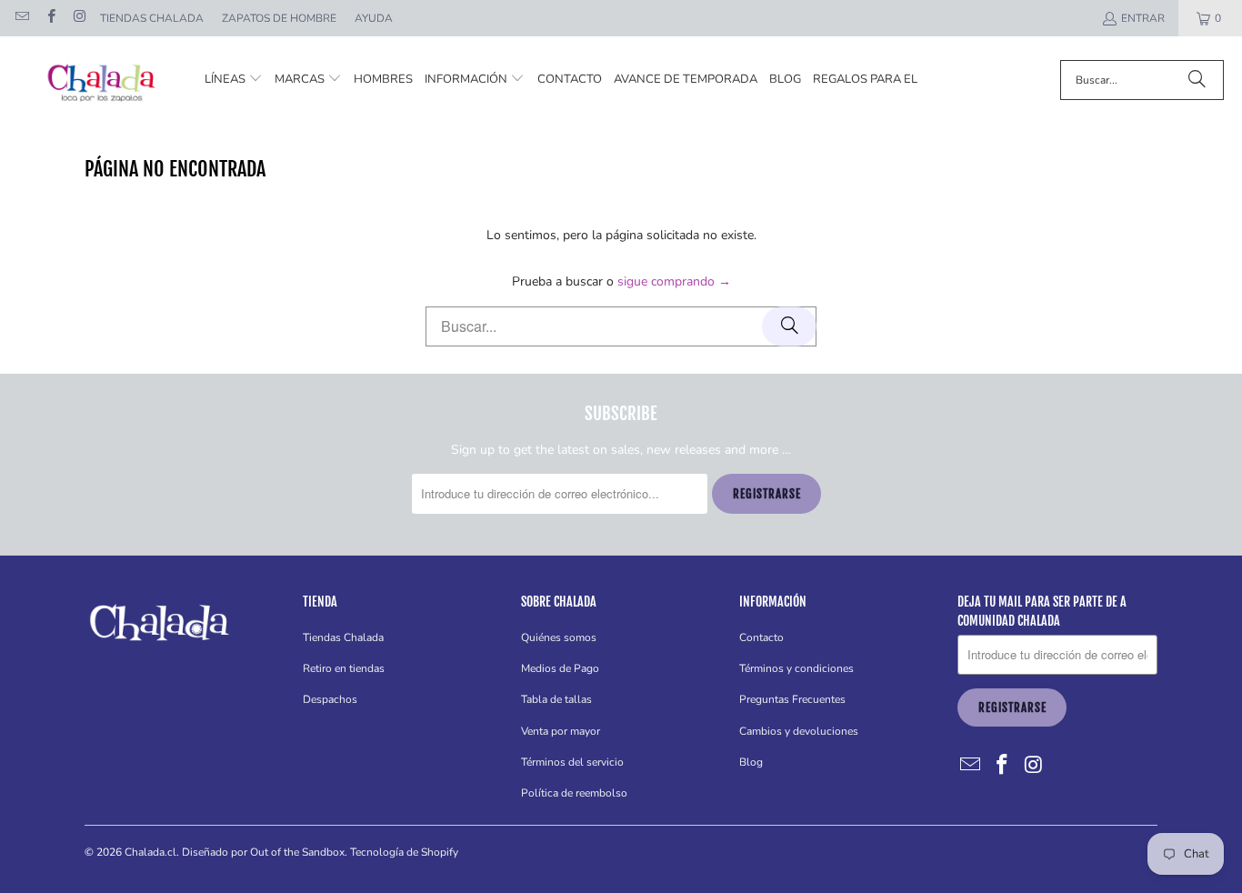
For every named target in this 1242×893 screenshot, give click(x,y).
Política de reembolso (574, 793)
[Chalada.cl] (102, 79)
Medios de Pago (560, 668)
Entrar (1143, 18)
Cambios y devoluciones (798, 731)
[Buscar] (1196, 80)
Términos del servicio (572, 762)
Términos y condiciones (796, 668)
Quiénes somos (558, 637)
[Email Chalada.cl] (21, 18)
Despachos (330, 699)
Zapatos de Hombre (279, 18)
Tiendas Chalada (152, 18)
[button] (234, 79)
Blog (751, 762)
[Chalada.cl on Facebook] (49, 18)
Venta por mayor (560, 731)
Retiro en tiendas (344, 668)
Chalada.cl (150, 852)
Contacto (761, 637)
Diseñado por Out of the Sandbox (263, 852)
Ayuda (374, 18)
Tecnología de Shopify (404, 852)
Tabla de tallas (556, 699)
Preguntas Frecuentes (792, 699)
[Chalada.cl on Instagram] (78, 18)
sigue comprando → (674, 281)
